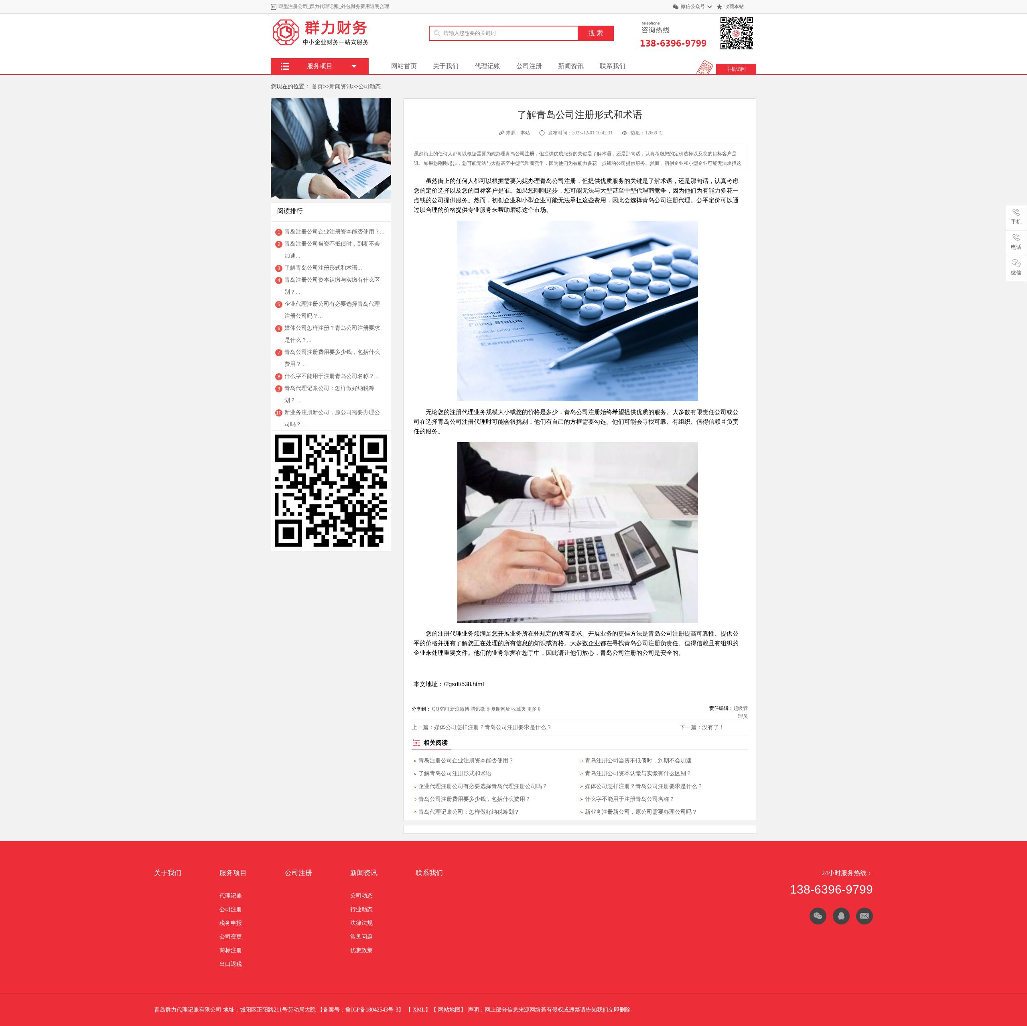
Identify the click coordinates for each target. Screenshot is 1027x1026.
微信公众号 (693, 6)
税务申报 (230, 923)
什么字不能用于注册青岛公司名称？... (331, 376)
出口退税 (230, 964)
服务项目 (233, 873)
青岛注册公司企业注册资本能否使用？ (466, 761)
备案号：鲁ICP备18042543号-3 (360, 1010)
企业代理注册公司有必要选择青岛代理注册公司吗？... (332, 310)
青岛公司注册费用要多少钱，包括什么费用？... (332, 358)
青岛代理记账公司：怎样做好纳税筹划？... (329, 394)
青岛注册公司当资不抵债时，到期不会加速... (332, 250)
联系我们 (612, 66)
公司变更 (230, 937)
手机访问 (736, 69)
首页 (317, 86)
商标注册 (230, 950)
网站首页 (404, 66)
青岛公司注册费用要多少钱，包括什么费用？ (474, 799)
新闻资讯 (571, 66)
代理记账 (487, 66)
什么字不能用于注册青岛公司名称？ (630, 799)
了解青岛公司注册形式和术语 (454, 773)
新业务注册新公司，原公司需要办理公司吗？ (641, 812)
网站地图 (449, 1010)
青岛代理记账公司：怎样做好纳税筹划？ (469, 812)
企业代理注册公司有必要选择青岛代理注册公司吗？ (483, 786)
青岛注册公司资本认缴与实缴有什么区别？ (638, 773)
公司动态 (369, 86)
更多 (532, 709)
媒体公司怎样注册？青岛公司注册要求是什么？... (332, 334)
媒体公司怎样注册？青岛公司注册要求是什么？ (493, 727)
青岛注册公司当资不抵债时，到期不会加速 (638, 761)
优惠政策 (361, 950)
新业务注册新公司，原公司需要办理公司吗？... (332, 418)
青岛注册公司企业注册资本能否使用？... (334, 232)
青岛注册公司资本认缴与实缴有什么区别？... (332, 286)
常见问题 (361, 937)
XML (419, 1010)
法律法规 (361, 923)
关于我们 (446, 66)
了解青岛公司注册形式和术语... (323, 268)
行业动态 (361, 909)
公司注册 (529, 66)
